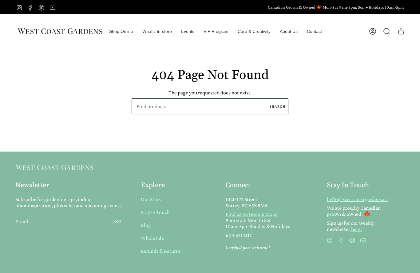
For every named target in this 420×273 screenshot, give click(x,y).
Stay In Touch (155, 212)
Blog (146, 225)
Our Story (151, 199)
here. (356, 229)
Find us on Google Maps (251, 214)
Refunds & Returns (161, 251)
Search (277, 106)
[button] (121, 31)
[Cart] (401, 31)
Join (117, 221)
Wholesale (152, 238)
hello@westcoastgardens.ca (357, 199)
